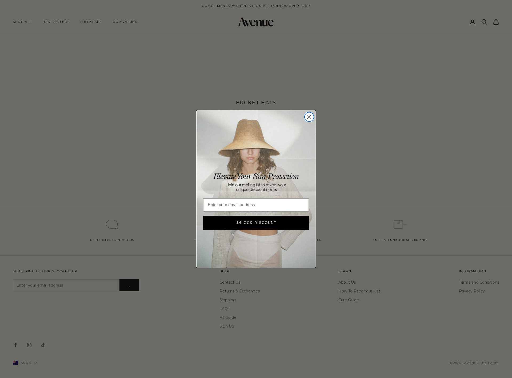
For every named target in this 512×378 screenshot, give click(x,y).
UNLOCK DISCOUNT (256, 223)
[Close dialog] (309, 117)
